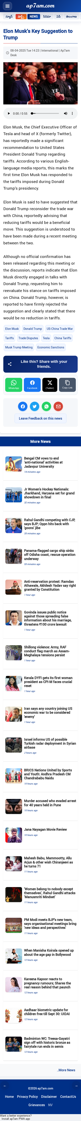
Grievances (36, 1105)
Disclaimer (49, 1096)
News (34, 16)
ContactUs (68, 1096)
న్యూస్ (9, 16)
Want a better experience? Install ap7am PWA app (16, 1117)
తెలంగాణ (71, 16)
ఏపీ (58, 16)
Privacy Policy (27, 1096)
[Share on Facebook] (22, 406)
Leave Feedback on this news (40, 418)
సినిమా (47, 16)
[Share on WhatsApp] (46, 406)
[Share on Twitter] (34, 406)
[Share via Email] (58, 406)
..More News (66, 1070)
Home (9, 1096)
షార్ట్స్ (21, 16)
